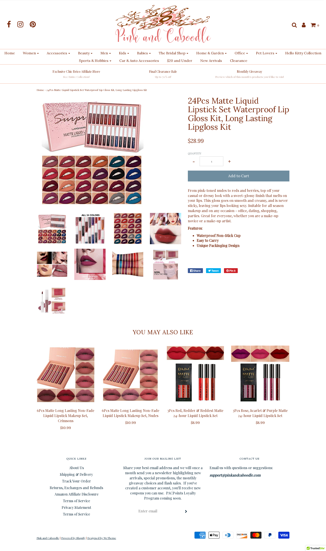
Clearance (238, 60)
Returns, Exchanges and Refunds (76, 487)
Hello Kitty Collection (303, 53)
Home (9, 53)
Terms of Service (76, 500)
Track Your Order (76, 481)
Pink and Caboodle (48, 538)
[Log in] (301, 25)
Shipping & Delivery (76, 474)
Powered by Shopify (73, 538)
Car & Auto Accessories (139, 60)
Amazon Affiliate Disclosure (76, 494)
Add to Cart (238, 175)
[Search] (292, 25)
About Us (76, 467)
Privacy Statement (76, 507)
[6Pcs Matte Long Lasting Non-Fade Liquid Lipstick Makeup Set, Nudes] (130, 375)
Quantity (194, 153)
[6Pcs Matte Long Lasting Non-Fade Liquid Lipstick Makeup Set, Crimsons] (66, 375)
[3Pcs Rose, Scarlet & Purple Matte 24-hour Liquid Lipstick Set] (260, 375)
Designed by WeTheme (101, 538)
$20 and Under (179, 60)
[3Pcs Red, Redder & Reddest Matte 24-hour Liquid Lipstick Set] (195, 375)
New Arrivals (211, 60)
